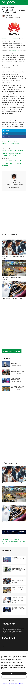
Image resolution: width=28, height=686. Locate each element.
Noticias (12, 7)
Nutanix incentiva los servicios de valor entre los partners (18, 579)
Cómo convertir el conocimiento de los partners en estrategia (18, 370)
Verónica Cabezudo (14, 181)
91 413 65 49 (15, 539)
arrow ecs (5, 141)
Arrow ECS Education (15, 50)
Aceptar (12, 673)
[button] (26, 653)
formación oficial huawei (8, 143)
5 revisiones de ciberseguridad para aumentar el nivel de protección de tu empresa (18, 599)
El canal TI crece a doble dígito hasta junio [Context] (17, 362)
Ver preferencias (12, 680)
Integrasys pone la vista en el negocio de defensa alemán (17, 387)
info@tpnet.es (5, 539)
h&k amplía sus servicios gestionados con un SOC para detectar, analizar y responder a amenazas (18, 609)
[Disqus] (14, 323)
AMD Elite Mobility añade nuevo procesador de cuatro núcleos (12, 153)
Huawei (4, 38)
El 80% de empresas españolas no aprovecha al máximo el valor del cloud (18, 559)
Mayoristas (7, 7)
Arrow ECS (15, 38)
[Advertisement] (14, 213)
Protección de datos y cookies (8, 683)
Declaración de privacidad (19, 683)
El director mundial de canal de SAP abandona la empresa (13, 163)
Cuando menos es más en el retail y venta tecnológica (18, 588)
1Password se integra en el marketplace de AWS (17, 379)
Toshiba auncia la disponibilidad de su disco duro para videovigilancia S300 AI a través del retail (18, 568)
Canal (3, 7)
